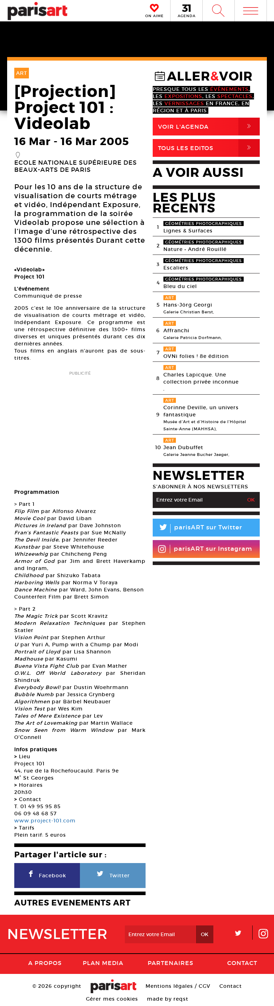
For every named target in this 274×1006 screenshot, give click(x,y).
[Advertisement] (80, 427)
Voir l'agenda (206, 126)
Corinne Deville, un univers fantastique (201, 411)
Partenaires (170, 962)
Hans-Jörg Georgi (187, 305)
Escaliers (175, 268)
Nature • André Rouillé (195, 249)
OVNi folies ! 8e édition (196, 356)
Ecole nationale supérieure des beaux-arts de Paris (75, 166)
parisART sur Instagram (213, 549)
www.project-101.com (45, 820)
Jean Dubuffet (183, 447)
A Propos (45, 962)
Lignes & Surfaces (188, 230)
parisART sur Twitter (200, 528)
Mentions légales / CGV (178, 986)
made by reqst (167, 999)
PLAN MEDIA (103, 962)
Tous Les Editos (206, 148)
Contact (242, 962)
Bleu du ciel (180, 286)
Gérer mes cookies (112, 999)
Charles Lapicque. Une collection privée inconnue (201, 378)
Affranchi (176, 330)
